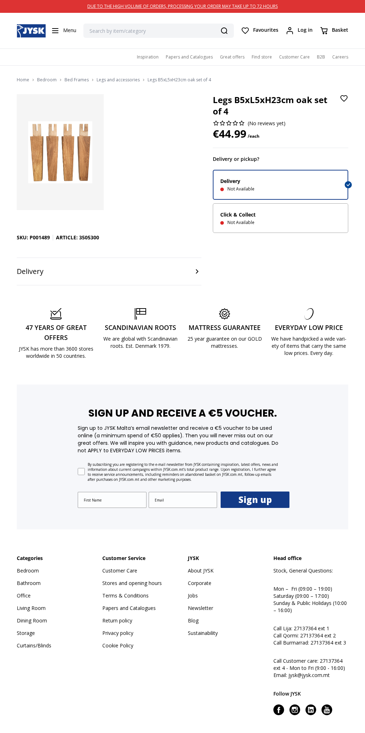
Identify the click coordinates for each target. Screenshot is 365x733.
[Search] (224, 31)
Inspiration (148, 57)
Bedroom (47, 80)
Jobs (193, 595)
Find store (262, 57)
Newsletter (200, 608)
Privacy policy (117, 633)
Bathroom (29, 583)
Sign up (255, 499)
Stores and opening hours (132, 583)
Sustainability (203, 633)
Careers (340, 57)
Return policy (117, 620)
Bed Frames (77, 80)
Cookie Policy (117, 645)
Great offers (232, 57)
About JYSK (201, 570)
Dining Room (32, 620)
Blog (193, 620)
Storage (26, 633)
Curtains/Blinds (34, 645)
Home (23, 80)
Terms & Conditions (125, 595)
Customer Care (294, 57)
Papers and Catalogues (189, 57)
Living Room (31, 608)
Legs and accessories (118, 80)
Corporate (199, 583)
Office (24, 595)
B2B (321, 57)
